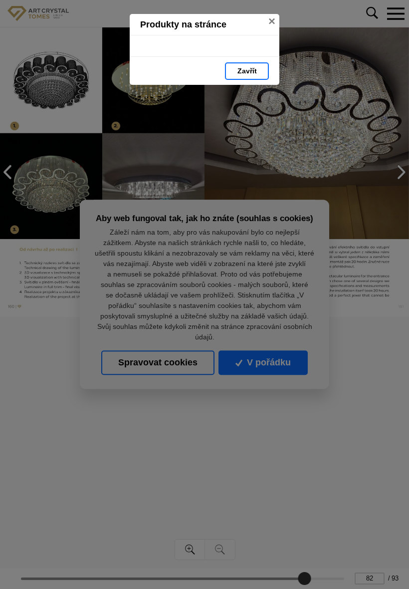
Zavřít (247, 71)
